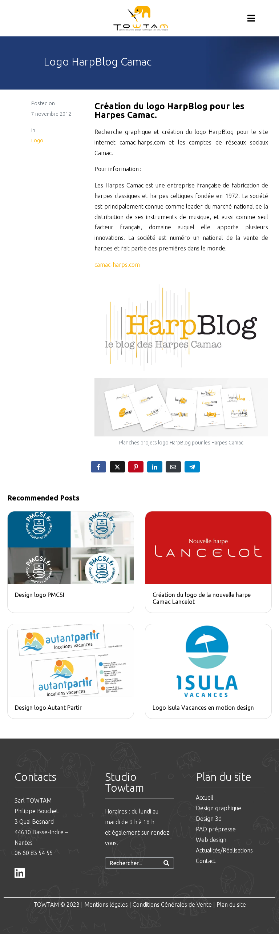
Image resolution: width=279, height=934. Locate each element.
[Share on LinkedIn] (154, 466)
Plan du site (231, 904)
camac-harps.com (117, 264)
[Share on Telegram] (192, 466)
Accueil (204, 797)
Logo (37, 140)
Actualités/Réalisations (224, 850)
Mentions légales (106, 904)
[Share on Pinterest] (135, 466)
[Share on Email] (173, 466)
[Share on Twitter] (117, 466)
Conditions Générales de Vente (172, 904)
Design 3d (209, 818)
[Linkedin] (19, 872)
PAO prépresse (216, 829)
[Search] (166, 863)
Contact (206, 861)
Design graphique (219, 808)
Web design (211, 839)
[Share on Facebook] (98, 466)
